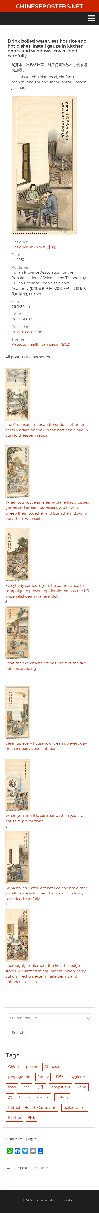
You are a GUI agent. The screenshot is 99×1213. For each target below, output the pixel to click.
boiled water (74, 1107)
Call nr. (18, 314)
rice (26, 1087)
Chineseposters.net (49, 7)
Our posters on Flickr (30, 1168)
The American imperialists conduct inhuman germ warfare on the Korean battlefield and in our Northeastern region (46, 430)
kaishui (14, 1118)
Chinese (51, 1067)
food (12, 1087)
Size (15, 302)
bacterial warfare (34, 1097)
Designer (20, 242)
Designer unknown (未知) (34, 247)
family (43, 1077)
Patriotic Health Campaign (32, 1107)
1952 (59, 1077)
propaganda (19, 1077)
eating (62, 1097)
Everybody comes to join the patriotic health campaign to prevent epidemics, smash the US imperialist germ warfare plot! (47, 591)
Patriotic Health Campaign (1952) (41, 344)
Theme (18, 339)
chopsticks (60, 1087)
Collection (20, 327)
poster (31, 1067)
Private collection (27, 332)
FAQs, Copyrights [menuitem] (38, 1200)
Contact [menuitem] (69, 1200)
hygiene (77, 1077)
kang (82, 1087)
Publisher (20, 267)
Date (16, 255)
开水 (31, 1118)
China (13, 1067)
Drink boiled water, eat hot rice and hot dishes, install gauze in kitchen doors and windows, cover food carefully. (46, 893)
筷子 (40, 1087)
